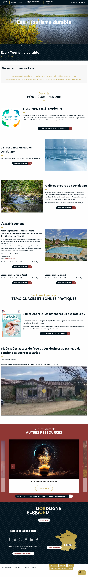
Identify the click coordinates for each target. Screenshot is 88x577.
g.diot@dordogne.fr (10, 258)
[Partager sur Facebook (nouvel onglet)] (1, 56)
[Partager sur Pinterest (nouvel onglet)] (8, 56)
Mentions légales (7, 567)
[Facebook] (71, 2)
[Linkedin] (82, 2)
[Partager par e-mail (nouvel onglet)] (12, 56)
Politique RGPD (18, 567)
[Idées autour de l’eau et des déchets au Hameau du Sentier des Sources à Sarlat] (44, 391)
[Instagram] (74, 2)
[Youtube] (79, 2)
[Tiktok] (84, 2)
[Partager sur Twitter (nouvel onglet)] (5, 56)
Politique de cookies (29, 567)
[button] (66, 155)
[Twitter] (76, 2)
